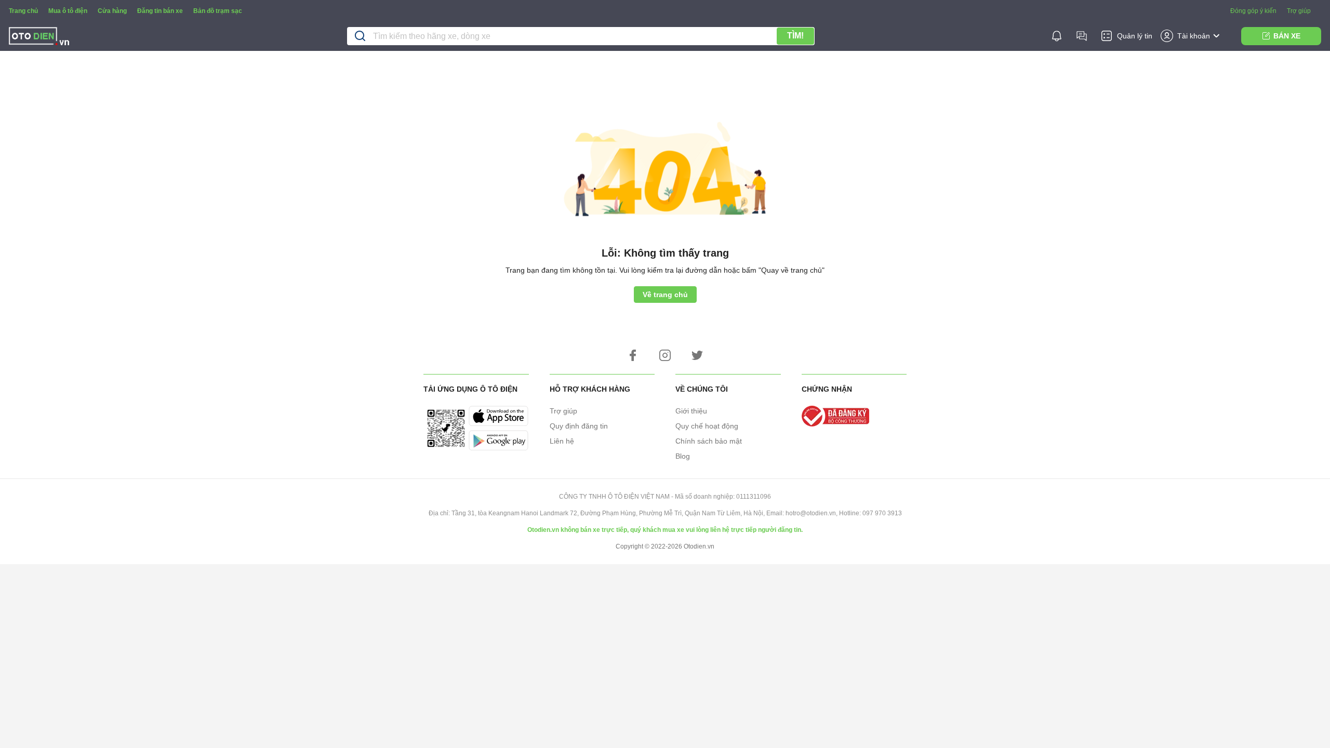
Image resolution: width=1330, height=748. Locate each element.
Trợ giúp (1299, 11)
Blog (682, 456)
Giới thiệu (691, 411)
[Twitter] (697, 355)
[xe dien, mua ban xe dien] (39, 37)
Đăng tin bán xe (160, 11)
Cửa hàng (112, 11)
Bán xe (1286, 36)
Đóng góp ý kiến (1253, 11)
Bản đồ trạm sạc (217, 11)
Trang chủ (23, 11)
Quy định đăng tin (579, 426)
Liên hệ (562, 441)
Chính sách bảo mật (708, 441)
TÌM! (795, 35)
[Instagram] (665, 355)
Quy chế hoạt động (706, 426)
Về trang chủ (665, 294)
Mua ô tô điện (67, 11)
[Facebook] (633, 355)
